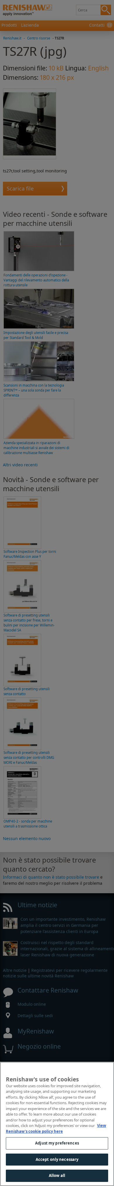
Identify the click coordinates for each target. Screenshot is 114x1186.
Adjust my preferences (57, 1143)
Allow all (57, 1175)
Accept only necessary (57, 1159)
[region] (57, 1124)
